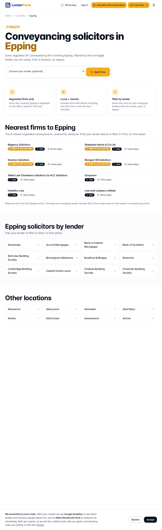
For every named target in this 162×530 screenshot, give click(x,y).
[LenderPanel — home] (19, 5)
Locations (20, 15)
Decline (135, 519)
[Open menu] (154, 5)
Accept (150, 519)
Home (8, 15)
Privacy (40, 524)
